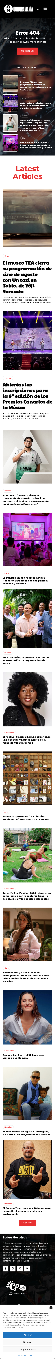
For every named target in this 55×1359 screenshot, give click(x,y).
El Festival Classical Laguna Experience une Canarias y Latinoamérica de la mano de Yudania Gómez (27, 740)
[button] (51, 1308)
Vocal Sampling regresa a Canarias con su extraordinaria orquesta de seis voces (26, 660)
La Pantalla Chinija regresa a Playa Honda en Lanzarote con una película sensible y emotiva (36, 145)
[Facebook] (5, 1268)
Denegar (27, 1342)
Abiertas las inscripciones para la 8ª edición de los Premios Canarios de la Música (35, 105)
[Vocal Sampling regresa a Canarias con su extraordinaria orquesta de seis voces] (27, 618)
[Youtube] (27, 1268)
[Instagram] (12, 1268)
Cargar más (26, 1223)
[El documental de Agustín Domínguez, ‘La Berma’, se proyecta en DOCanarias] (27, 1093)
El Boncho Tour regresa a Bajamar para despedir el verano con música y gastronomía (27, 1211)
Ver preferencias (27, 1349)
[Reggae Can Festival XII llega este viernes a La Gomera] (27, 1016)
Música (24, 99)
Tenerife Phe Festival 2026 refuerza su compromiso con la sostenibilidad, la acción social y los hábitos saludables (27, 896)
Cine (23, 78)
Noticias (8, 1127)
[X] (20, 1268)
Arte (6, 812)
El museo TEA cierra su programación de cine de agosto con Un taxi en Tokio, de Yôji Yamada (35, 86)
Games (25, 116)
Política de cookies (25, 1355)
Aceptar (28, 1335)
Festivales (9, 732)
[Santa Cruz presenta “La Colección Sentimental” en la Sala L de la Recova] (27, 777)
